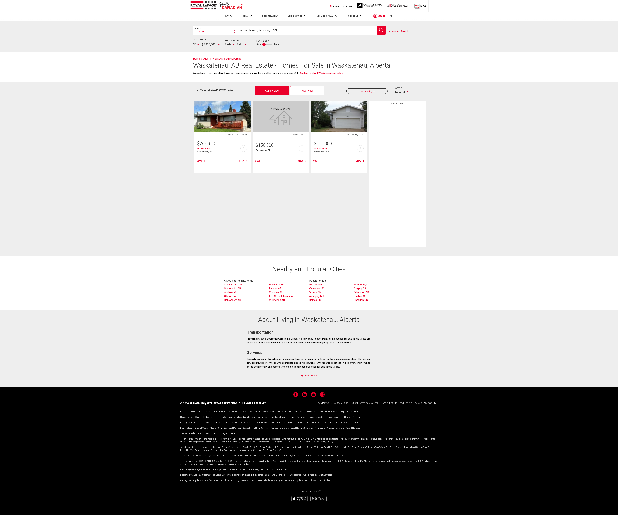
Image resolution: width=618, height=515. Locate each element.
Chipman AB (276, 292)
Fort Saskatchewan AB (281, 296)
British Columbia (223, 411)
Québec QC (360, 296)
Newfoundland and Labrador (282, 411)
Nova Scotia (319, 411)
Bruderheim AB (232, 288)
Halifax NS (315, 300)
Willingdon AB (277, 300)
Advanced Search (398, 31)
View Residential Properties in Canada (195, 433)
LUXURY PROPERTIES (359, 403)
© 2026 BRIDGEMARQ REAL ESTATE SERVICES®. (209, 403)
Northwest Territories (303, 411)
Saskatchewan (247, 411)
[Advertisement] (397, 156)
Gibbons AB (230, 296)
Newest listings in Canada (224, 433)
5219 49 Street (320, 148)
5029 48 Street (203, 148)
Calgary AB (360, 288)
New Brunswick (261, 411)
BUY (226, 16)
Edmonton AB (361, 292)
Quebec (204, 411)
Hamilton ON (361, 300)
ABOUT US (353, 16)
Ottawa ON (315, 292)
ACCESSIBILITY (430, 403)
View (241, 160)
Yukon (347, 411)
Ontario (196, 411)
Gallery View (272, 90)
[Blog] (420, 6)
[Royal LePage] (216, 6)
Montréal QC (361, 284)
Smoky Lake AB (233, 284)
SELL (245, 16)
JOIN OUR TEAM (325, 16)
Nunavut (354, 411)
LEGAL (401, 403)
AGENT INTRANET (390, 403)
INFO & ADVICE (294, 16)
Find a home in (186, 411)
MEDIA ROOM (336, 403)
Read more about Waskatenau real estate (321, 73)
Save (199, 160)
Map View (307, 90)
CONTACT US (323, 403)
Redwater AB (276, 284)
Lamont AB (275, 288)
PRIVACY (409, 403)
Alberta (212, 411)
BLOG (346, 403)
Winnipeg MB (316, 296)
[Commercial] (398, 6)
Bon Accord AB (232, 300)
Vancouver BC (317, 288)
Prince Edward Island (334, 411)
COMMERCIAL (375, 403)
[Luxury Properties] (370, 6)
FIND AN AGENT (270, 16)
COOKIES (418, 403)
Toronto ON (315, 284)
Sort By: (399, 88)
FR (391, 16)
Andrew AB (230, 292)
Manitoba (236, 411)
